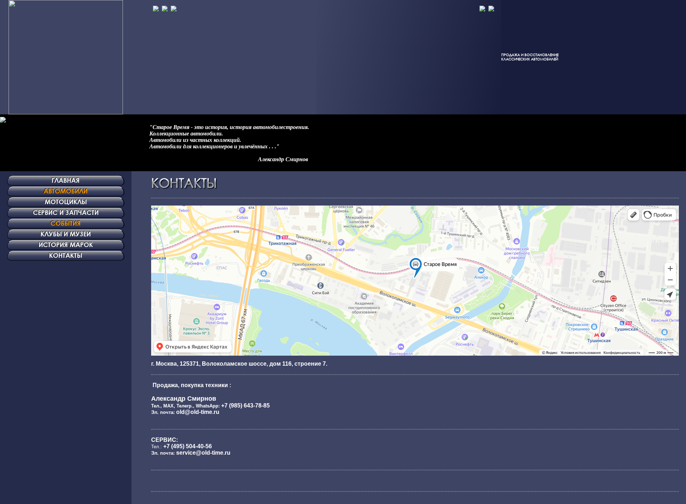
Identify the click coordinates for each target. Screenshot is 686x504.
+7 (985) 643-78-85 (245, 405)
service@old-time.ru (203, 453)
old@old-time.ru (197, 412)
